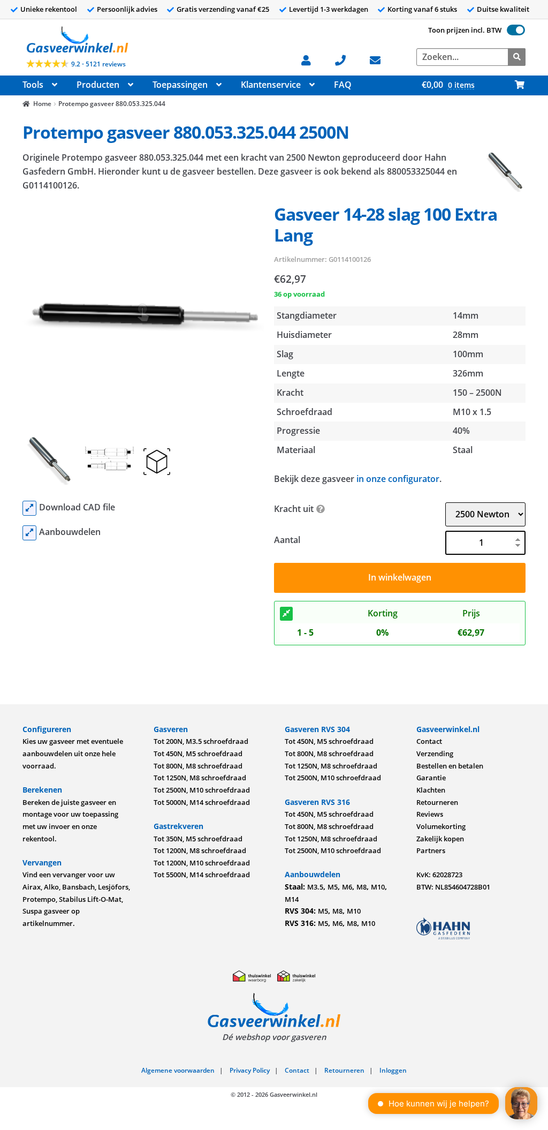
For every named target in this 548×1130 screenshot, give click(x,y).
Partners (430, 850)
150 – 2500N (477, 392)
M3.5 (315, 887)
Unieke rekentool (48, 9)
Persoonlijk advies (127, 9)
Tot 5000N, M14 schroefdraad (202, 802)
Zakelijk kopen (440, 838)
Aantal (287, 540)
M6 (347, 887)
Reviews (429, 814)
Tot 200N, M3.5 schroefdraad (201, 741)
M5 (333, 887)
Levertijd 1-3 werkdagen (328, 9)
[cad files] (29, 508)
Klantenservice (271, 85)
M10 (378, 887)
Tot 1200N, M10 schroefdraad (202, 863)
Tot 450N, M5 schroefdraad (198, 753)
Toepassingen (180, 85)
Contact (429, 741)
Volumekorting (441, 826)
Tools (32, 85)
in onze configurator (397, 479)
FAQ (343, 85)
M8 (361, 887)
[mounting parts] (29, 532)
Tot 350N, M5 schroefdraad (198, 838)
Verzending (434, 753)
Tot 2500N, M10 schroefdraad (202, 790)
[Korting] (286, 614)
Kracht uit (294, 509)
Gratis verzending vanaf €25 (223, 9)
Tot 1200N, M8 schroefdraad (200, 850)
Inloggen (393, 1070)
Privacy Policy (250, 1070)
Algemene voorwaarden (178, 1070)
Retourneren (437, 802)
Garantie (431, 777)
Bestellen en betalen (449, 766)
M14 (292, 899)
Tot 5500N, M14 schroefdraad (202, 874)
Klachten (430, 790)
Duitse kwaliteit (503, 9)
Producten (98, 85)
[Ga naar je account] (312, 59)
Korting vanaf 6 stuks (422, 9)
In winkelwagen (399, 577)
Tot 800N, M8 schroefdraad (198, 766)
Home (42, 103)
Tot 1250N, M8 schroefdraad (200, 777)
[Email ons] (380, 59)
